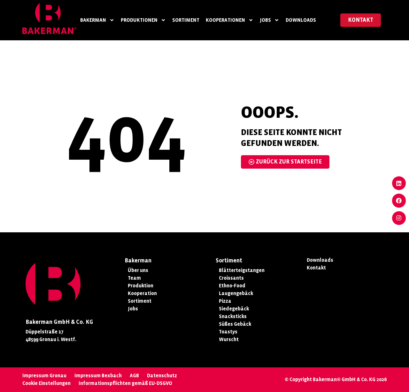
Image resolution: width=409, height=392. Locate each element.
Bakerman (93, 20)
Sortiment (185, 20)
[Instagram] (399, 218)
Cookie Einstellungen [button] (46, 383)
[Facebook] (399, 200)
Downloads (301, 20)
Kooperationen (225, 20)
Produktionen (139, 20)
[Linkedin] (399, 183)
